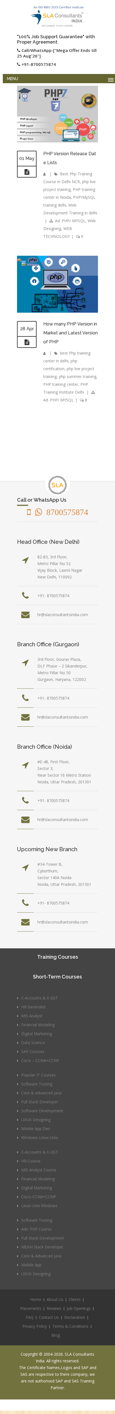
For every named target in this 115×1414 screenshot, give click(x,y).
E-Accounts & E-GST (39, 998)
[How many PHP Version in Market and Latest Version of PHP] (27, 342)
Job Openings (79, 1308)
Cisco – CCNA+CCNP (40, 1060)
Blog (55, 1335)
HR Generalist (33, 1006)
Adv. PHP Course (36, 1229)
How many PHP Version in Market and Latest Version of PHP (70, 332)
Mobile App (31, 1264)
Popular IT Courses (38, 1075)
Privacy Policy (34, 1326)
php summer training (77, 376)
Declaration (74, 1317)
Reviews (54, 1308)
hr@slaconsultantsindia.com (62, 614)
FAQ (29, 1317)
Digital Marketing (36, 1033)
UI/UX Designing (36, 1119)
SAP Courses (32, 1051)
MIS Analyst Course (38, 1170)
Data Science (33, 1042)
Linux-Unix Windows (39, 1205)
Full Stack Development (42, 1238)
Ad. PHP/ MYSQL (70, 220)
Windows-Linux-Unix (39, 1137)
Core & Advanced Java (41, 1092)
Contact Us (49, 1317)
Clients (75, 1299)
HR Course (30, 1161)
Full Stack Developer (39, 1101)
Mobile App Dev (35, 1128)
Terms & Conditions (70, 1326)
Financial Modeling (38, 1024)
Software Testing (36, 1084)
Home (35, 1299)
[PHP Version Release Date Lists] (27, 172)
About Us (55, 1299)
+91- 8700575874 (53, 595)
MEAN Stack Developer (42, 1247)
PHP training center (60, 384)
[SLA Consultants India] (57, 16)
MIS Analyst (31, 1015)
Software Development (42, 1110)
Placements (30, 1308)
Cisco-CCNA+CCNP (38, 1196)
